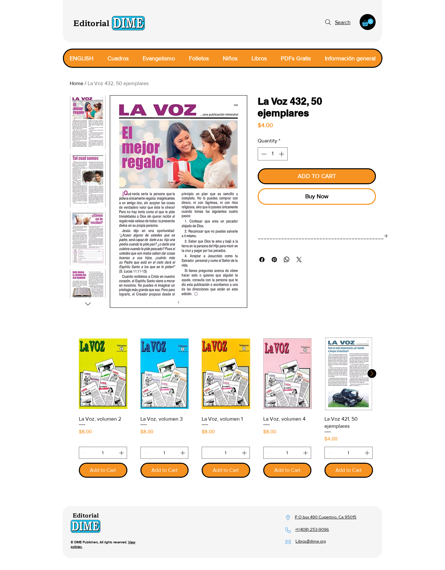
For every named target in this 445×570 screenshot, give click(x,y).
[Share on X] (299, 259)
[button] (367, 22)
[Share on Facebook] (262, 259)
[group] (222, 407)
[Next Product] (372, 373)
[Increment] (282, 154)
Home (76, 83)
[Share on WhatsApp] (287, 259)
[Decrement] (263, 154)
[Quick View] (103, 374)
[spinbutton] (273, 154)
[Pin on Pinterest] (274, 259)
